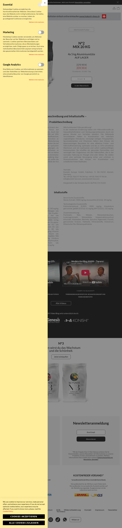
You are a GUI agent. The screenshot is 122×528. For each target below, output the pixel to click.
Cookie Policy (8, 511)
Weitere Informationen (36, 22)
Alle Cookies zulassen (24, 522)
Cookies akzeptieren (23, 516)
